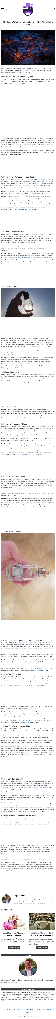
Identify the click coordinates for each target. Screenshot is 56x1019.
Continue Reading (14, 947)
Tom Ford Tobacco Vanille (38, 181)
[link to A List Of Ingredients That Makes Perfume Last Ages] (14, 921)
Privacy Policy (8, 1009)
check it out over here (17, 368)
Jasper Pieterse (19, 896)
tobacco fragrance (28, 640)
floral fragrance (26, 435)
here (6, 853)
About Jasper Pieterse (45, 1009)
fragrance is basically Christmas (18, 257)
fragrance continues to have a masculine (41, 787)
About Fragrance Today (31, 1009)
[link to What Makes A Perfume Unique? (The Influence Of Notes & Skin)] (42, 921)
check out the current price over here (21, 209)
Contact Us (28, 1012)
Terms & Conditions (19, 1009)
